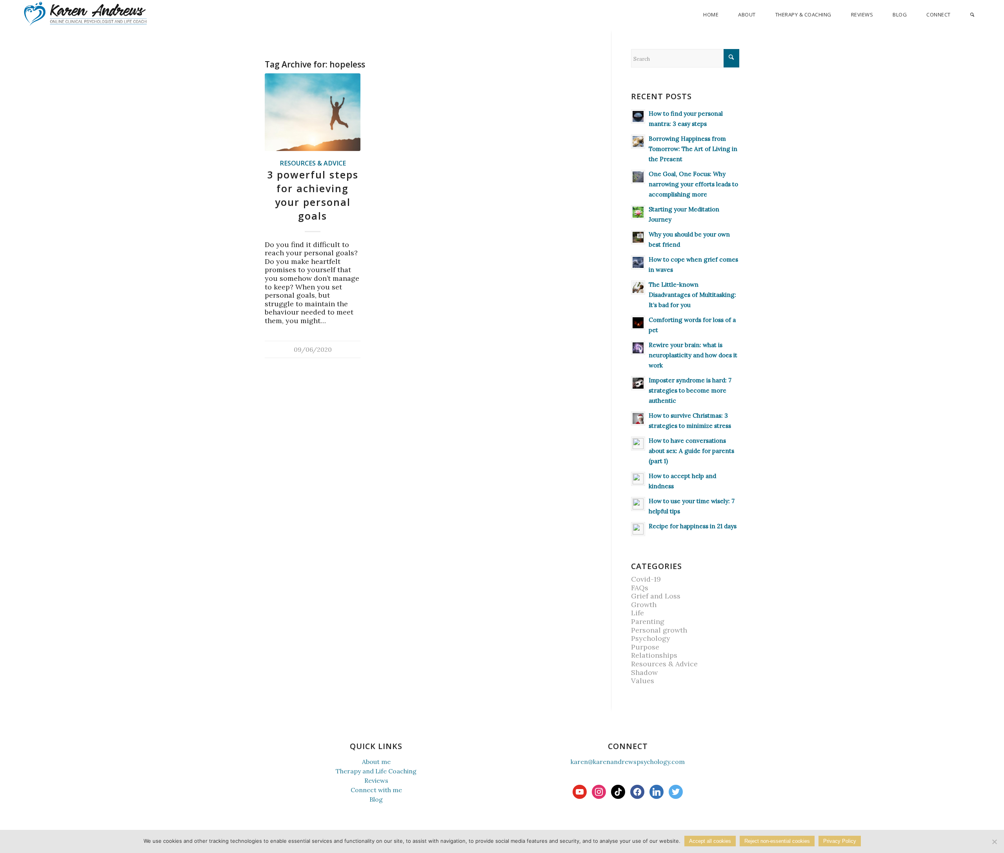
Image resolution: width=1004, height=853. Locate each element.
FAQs (639, 587)
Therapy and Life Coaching (376, 771)
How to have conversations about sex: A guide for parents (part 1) (691, 451)
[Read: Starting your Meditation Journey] (638, 212)
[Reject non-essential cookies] (994, 842)
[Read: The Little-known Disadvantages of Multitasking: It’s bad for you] (638, 287)
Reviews (376, 780)
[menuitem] (710, 14)
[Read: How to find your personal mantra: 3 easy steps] (638, 116)
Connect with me (376, 790)
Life (637, 612)
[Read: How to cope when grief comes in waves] (638, 262)
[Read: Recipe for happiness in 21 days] (638, 529)
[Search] (972, 14)
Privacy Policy (839, 841)
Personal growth (659, 630)
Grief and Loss (655, 595)
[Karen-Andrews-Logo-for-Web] (85, 13)
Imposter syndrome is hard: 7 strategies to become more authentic (690, 390)
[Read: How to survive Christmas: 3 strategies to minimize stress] (638, 418)
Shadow (644, 672)
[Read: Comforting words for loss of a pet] (638, 323)
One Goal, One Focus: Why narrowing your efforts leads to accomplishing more (693, 184)
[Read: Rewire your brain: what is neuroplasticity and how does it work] (638, 348)
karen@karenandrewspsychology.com (628, 762)
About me (376, 762)
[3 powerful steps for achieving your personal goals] (312, 112)
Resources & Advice (313, 163)
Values (642, 680)
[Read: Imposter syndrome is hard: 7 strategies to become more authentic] (638, 383)
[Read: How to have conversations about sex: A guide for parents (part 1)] (638, 444)
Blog (376, 799)
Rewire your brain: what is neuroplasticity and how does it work (693, 355)
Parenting (647, 621)
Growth (644, 604)
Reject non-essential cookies (777, 841)
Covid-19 (646, 579)
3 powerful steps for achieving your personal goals (312, 195)
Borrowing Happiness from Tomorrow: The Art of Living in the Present (693, 149)
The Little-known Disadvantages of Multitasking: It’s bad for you (692, 295)
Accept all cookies (710, 841)
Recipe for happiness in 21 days (693, 526)
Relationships (654, 655)
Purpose (645, 646)
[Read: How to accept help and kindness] (638, 479)
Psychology (650, 638)
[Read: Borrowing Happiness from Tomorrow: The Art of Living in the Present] (638, 142)
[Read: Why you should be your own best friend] (638, 237)
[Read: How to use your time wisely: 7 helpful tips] (638, 504)
